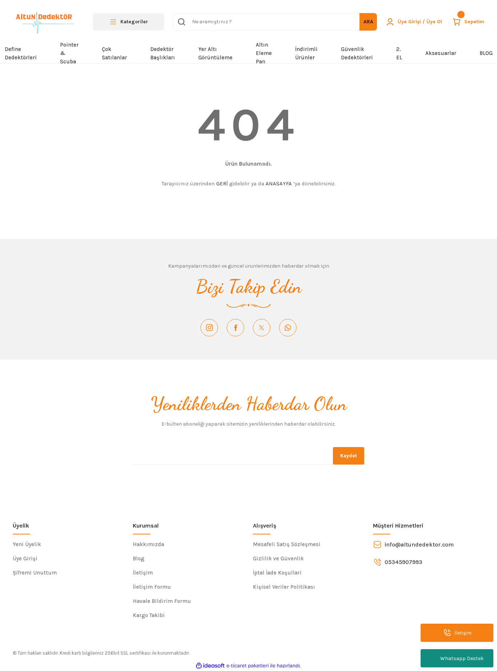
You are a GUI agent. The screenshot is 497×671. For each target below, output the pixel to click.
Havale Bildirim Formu (162, 601)
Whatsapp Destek (462, 658)
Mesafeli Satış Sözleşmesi (287, 544)
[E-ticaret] (247, 666)
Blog (138, 558)
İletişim (143, 572)
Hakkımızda (148, 544)
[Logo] (43, 21)
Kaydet (348, 456)
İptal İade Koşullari (277, 572)
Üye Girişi (25, 558)
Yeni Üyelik (27, 544)
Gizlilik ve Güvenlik (278, 558)
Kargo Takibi (149, 615)
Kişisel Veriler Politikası (284, 587)
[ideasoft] (210, 665)
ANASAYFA (279, 183)
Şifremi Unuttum (35, 572)
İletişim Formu (152, 587)
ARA (368, 22)
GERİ (222, 183)
